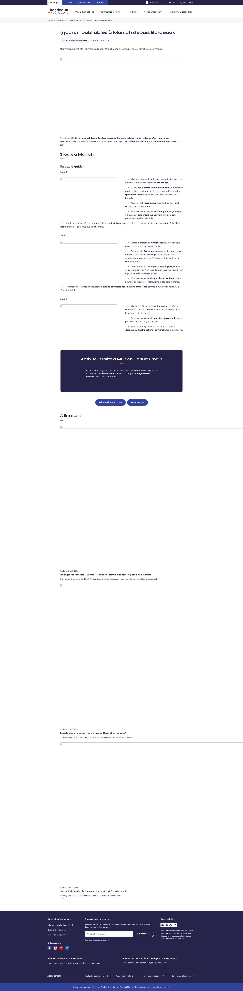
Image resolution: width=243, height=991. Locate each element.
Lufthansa (119, 138)
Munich (138, 138)
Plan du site (113, 987)
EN (174, 3)
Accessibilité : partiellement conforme (135, 987)
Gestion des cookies (161, 987)
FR (170, 3)
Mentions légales (99, 987)
